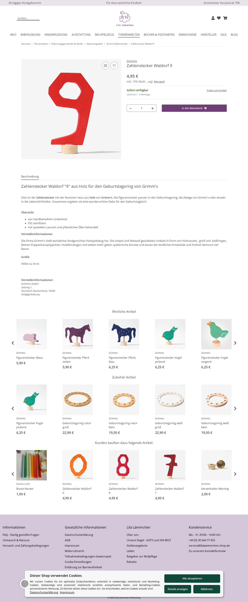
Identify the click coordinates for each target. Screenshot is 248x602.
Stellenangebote (137, 545)
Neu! (13, 34)
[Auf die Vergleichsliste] (105, 65)
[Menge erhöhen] (152, 108)
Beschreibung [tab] (30, 176)
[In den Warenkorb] (24, 57)
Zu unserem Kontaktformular (207, 551)
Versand (159, 81)
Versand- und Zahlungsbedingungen (26, 545)
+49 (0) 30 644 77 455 (202, 540)
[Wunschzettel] (219, 18)
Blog (234, 34)
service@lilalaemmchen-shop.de (209, 545)
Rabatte (132, 562)
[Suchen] (37, 18)
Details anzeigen (178, 589)
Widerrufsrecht (74, 551)
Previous (12, 343)
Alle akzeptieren (192, 578)
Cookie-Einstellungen (78, 562)
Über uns (133, 535)
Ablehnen (207, 589)
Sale (224, 34)
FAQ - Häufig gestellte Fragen (21, 535)
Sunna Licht (23, 483)
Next (235, 343)
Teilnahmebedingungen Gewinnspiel (88, 556)
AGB (67, 540)
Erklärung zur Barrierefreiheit (83, 567)
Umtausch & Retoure (16, 540)
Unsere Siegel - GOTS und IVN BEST (149, 540)
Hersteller (208, 34)
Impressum (72, 545)
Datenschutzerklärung (79, 535)
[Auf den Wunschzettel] (114, 65)
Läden (130, 551)
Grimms (20, 352)
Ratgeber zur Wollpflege (142, 556)
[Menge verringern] (130, 108)
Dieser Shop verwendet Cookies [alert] (56, 575)
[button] (213, 18)
